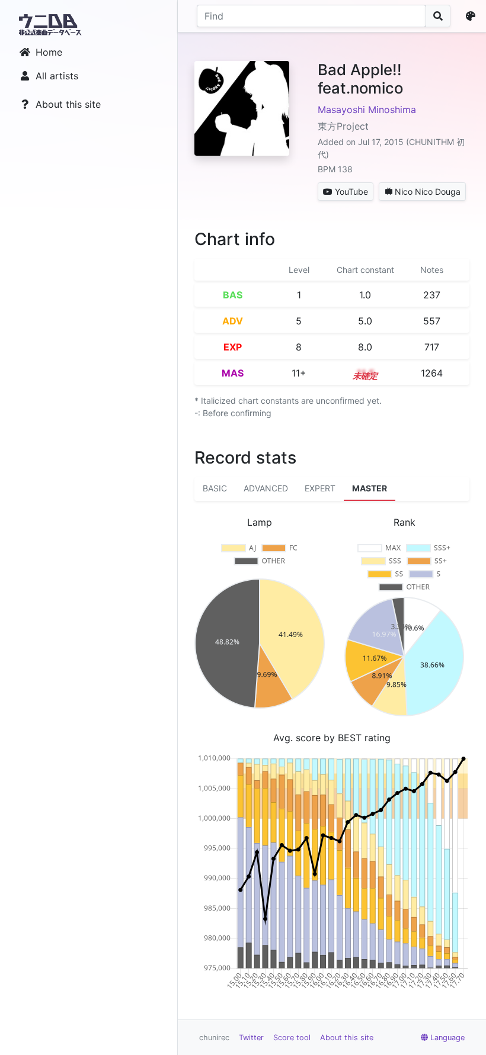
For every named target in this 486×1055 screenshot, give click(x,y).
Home (49, 52)
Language (447, 1037)
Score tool (292, 1037)
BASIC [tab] (215, 488)
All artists (57, 76)
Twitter (251, 1037)
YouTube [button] (351, 191)
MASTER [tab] (369, 488)
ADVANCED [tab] (266, 488)
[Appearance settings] (473, 16)
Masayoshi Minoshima (367, 109)
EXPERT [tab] (320, 488)
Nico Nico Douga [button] (428, 191)
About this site (68, 104)
